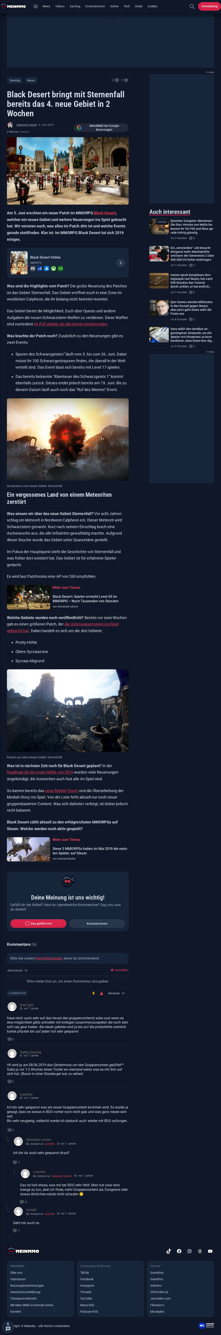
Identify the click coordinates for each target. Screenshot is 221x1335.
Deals (138, 6)
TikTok (84, 1272)
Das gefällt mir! (41, 923)
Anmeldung (210, 6)
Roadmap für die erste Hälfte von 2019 (40, 772)
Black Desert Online (45, 257)
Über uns (16, 1272)
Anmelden (121, 970)
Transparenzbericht (23, 1298)
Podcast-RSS (89, 1311)
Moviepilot (157, 1311)
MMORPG (35, 262)
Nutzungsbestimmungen (27, 1285)
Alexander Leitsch (26, 124)
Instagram (87, 1285)
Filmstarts (157, 1305)
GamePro (156, 1279)
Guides (152, 6)
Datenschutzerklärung (25, 1292)
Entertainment (95, 6)
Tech (127, 6)
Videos (59, 6)
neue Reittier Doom (61, 790)
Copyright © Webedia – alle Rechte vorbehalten (38, 1326)
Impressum (18, 1279)
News (46, 6)
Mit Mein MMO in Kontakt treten (31, 1305)
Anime (114, 6)
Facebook (86, 1279)
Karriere (15, 1311)
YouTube (86, 1298)
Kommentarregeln (48, 958)
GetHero (155, 1285)
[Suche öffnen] (192, 6)
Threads (85, 1292)
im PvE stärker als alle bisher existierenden (70, 324)
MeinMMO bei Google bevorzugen (104, 127)
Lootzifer (50, 1143)
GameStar (157, 1272)
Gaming (75, 6)
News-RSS (87, 1305)
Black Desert (105, 213)
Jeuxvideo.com (160, 1298)
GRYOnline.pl (159, 1292)
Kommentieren (97, 923)
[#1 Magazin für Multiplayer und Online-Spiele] (15, 6)
